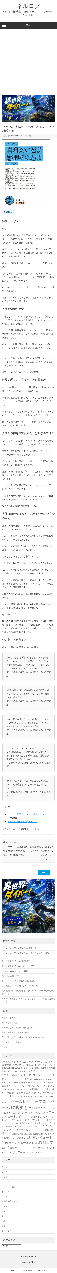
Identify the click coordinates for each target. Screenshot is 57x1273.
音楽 (3, 1226)
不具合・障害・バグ (10, 1201)
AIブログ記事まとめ (10, 1062)
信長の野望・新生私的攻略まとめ (15, 1138)
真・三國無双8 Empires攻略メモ (16, 961)
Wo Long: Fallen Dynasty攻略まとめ (22, 1086)
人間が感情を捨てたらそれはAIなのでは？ (20, 1032)
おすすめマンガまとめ (14, 1089)
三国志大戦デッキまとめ (33, 1130)
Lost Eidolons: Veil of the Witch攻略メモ (19, 948)
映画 (3, 1211)
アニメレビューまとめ (25, 1096)
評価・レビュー (8, 1018)
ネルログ (28, 6)
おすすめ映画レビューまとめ (37, 1089)
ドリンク (5, 1182)
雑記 (3, 1221)
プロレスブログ (29, 1117)
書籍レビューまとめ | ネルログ (22, 821)
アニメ (4, 1167)
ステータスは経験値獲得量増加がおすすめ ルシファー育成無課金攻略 (15, 850)
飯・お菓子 (6, 1231)
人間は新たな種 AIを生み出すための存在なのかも (23, 1037)
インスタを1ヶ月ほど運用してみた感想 (19, 981)
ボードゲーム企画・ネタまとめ (19, 1120)
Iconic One (13, 1270)
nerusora (15, 136)
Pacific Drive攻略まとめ (22, 1071)
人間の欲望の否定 (9, 1022)
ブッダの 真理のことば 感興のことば (26, 814)
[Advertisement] (28, 61)
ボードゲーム (7, 1192)
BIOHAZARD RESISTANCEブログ (14, 1065)
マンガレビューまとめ (42, 1120)
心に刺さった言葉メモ (11, 1042)
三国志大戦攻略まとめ (43, 1133)
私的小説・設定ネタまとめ (32, 1152)
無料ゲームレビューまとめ (25, 1147)
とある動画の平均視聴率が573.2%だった (20, 986)
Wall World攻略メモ (10, 976)
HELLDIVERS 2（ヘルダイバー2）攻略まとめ (26, 1068)
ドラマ (4, 1177)
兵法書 (4, 1206)
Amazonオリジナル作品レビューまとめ (37, 1062)
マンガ (4, 1196)
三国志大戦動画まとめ (22, 1134)
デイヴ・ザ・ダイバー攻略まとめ (31, 1113)
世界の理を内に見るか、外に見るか (17, 1027)
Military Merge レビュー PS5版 (15, 971)
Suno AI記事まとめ (15, 1075)
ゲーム (4, 1172)
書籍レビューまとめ (30, 829)
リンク (4, 1047)
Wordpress (42, 1270)
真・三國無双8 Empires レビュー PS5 (18, 966)
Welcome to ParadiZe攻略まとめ (23, 1083)
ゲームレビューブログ (30, 1101)
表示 (10, 212)
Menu (28, 25)
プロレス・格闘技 (9, 1187)
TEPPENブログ (19, 1079)
